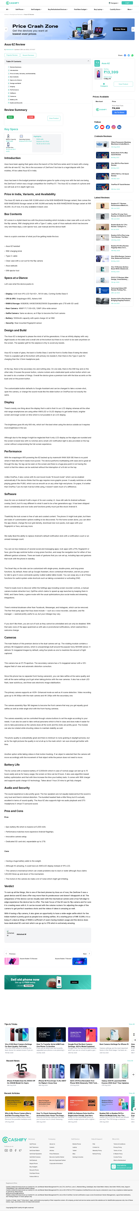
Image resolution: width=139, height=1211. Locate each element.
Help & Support (96, 1139)
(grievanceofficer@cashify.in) (15, 1193)
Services (31, 1139)
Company (51, 1139)
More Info (115, 1139)
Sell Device (75, 1139)
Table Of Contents (13, 61)
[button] (127, 2)
